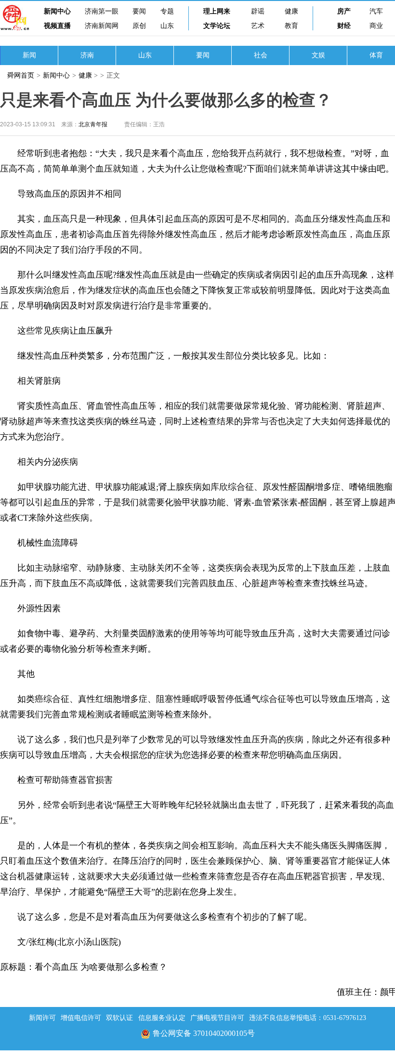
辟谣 (257, 11)
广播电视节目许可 (217, 1017)
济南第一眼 (101, 11)
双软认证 (119, 1017)
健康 (291, 11)
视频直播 (57, 25)
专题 (167, 11)
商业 (376, 25)
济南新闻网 (101, 25)
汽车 (376, 11)
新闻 (29, 55)
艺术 (257, 25)
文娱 (318, 55)
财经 (344, 25)
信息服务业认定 (161, 1017)
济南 (87, 55)
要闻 (139, 11)
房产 (344, 11)
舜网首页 (20, 75)
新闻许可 (42, 1017)
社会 (260, 55)
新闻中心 (57, 11)
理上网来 (216, 11)
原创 (139, 25)
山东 (167, 25)
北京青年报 (93, 124)
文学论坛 (216, 25)
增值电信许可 (81, 1017)
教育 (291, 25)
